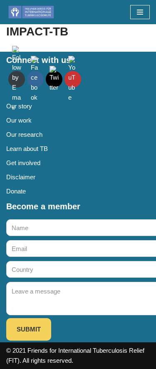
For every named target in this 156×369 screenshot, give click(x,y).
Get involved (23, 162)
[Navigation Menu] (140, 12)
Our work (19, 120)
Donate (16, 191)
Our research (24, 134)
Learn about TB (27, 148)
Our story (19, 106)
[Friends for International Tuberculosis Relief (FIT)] (31, 12)
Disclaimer (20, 177)
